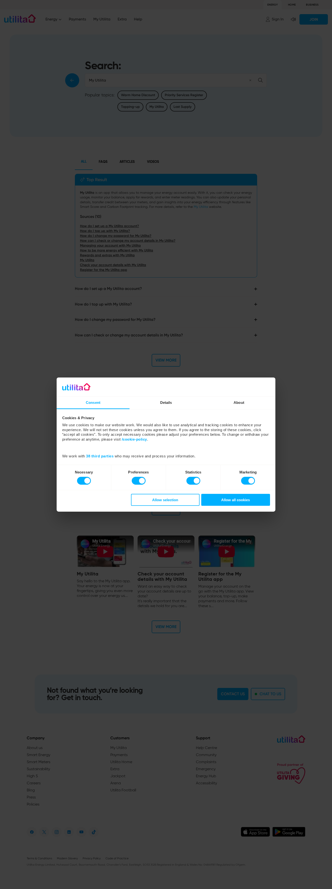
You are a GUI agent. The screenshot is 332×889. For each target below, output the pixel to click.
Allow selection (165, 500)
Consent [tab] (93, 402)
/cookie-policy (134, 439)
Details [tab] (166, 402)
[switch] (139, 480)
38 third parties (100, 456)
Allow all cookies (235, 500)
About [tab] (239, 402)
